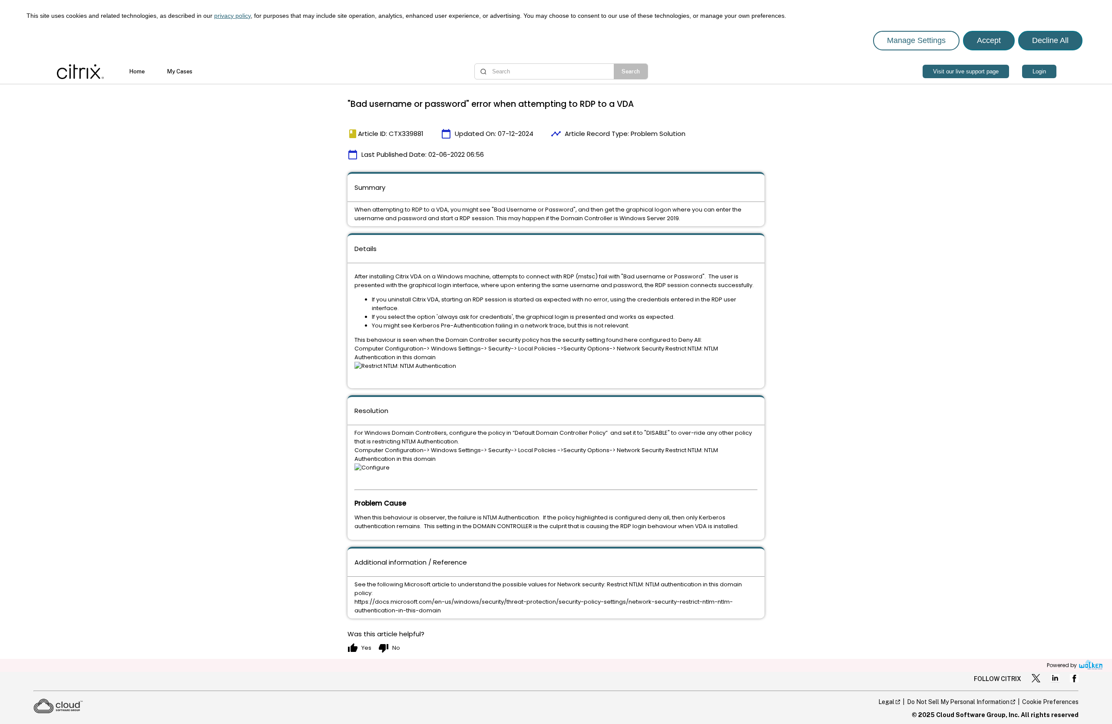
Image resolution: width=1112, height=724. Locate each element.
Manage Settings (916, 40)
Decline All (1050, 40)
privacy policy (232, 15)
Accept (989, 40)
